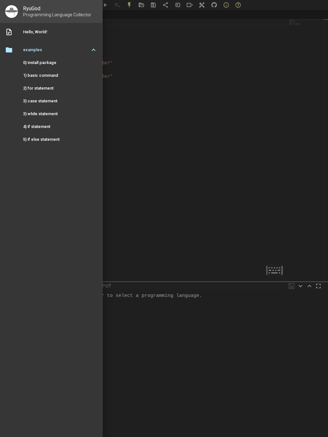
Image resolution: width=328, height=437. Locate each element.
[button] (51, 50)
